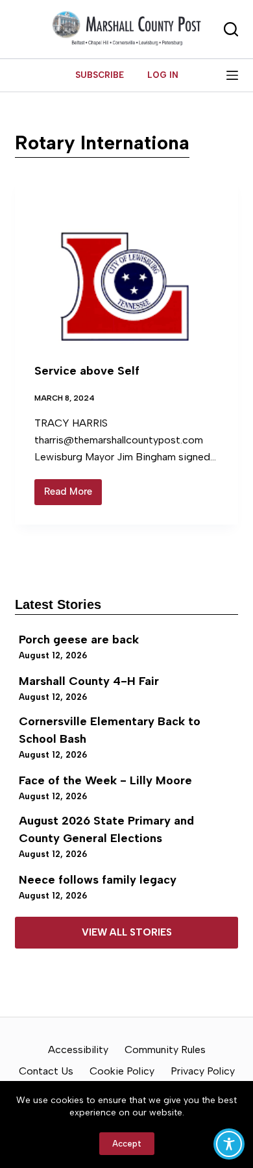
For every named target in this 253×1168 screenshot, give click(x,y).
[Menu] (232, 75)
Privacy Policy (203, 1071)
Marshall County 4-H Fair (89, 681)
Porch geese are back (79, 639)
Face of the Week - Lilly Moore (105, 780)
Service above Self (86, 371)
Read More (72, 495)
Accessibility (78, 1049)
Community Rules (165, 1049)
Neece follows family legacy (97, 880)
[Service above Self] (126, 260)
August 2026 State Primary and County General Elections (106, 829)
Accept (126, 1144)
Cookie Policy (122, 1071)
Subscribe (99, 75)
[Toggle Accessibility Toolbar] (229, 1144)
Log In (162, 75)
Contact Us (46, 1071)
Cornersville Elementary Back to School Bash (109, 730)
